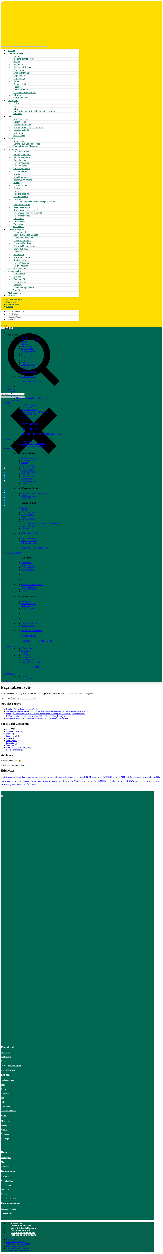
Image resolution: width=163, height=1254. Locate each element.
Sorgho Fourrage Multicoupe (26, 146)
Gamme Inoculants (8, 1198)
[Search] (35, 698)
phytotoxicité (18, 781)
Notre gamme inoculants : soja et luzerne (37, 111)
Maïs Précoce (26, 407)
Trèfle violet (26, 498)
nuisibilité (156, 777)
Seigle (23, 358)
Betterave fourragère (22, 180)
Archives (4, 765)
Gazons (9, 681)
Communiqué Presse (21, 1226)
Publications (6, 1057)
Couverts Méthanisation (30, 589)
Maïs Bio (25, 655)
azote (3, 777)
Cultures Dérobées (28, 565)
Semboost (5, 1190)
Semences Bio (12, 646)
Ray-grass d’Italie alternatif (32, 467)
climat (24, 777)
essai (94, 777)
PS (75, 781)
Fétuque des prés (28, 512)
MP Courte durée (28, 538)
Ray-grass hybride (28, 495)
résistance (130, 780)
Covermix (5, 1177)
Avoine (24, 337)
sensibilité (150, 781)
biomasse (9, 777)
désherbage (74, 777)
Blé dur (24, 342)
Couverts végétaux (8, 1111)
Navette (24, 463)
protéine (46, 780)
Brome (24, 508)
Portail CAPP (6, 1213)
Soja (15, 109)
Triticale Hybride (28, 365)
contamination (30, 777)
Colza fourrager (27, 460)
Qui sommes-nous (8, 1070)
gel (113, 777)
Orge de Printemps (28, 351)
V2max (4, 1194)
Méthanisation (11, 674)
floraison (99, 777)
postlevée (27, 781)
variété (26, 784)
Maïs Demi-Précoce (29, 409)
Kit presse (5, 1061)
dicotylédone (60, 777)
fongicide (107, 776)
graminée (117, 777)
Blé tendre (25, 344)
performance (6, 781)
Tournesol (17, 114)
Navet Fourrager (28, 465)
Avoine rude (26, 601)
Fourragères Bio (27, 660)
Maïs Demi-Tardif (28, 414)
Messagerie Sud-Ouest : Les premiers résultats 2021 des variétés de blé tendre (37, 718)
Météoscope (6, 1121)
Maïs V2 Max (19, 135)
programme (36, 781)
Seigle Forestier (27, 608)
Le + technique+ (28, 676)
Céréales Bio (26, 648)
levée (143, 777)
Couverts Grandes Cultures (32, 584)
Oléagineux (10, 389)
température (16, 785)
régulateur (120, 781)
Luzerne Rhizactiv (28, 526)
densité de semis (50, 777)
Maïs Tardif (26, 416)
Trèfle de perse (27, 476)
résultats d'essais (141, 781)
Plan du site (5, 1052)
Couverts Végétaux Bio (23, 288)
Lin (12, 393)
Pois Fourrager (27, 469)
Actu (8, 729)
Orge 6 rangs (26, 355)
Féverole (24, 369)
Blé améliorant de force (23, 59)
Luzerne (24, 521)
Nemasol (25, 591)
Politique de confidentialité (23, 1235)
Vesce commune (28, 626)
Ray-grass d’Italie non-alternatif (34, 493)
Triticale (24, 362)
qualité (78, 781)
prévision (70, 781)
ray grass (90, 781)
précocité (55, 780)
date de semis (40, 777)
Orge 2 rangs (26, 353)
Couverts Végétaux (14, 553)
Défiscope (5, 1138)
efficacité (86, 776)
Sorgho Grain (26, 441)
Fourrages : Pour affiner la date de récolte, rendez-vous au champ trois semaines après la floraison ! (45, 714)
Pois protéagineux (21, 98)
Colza (13, 391)
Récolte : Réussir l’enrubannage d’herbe (22, 709)
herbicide (126, 776)
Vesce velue (26, 483)
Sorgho (11, 138)
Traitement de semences (24, 92)
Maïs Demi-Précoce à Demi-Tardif (35, 412)
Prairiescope (6, 1125)
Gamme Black (7, 1185)
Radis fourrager (27, 606)
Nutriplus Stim (7, 1181)
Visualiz (4, 1130)
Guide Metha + (27, 679)
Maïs (10, 116)
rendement (101, 780)
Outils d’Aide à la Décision (23, 1228)
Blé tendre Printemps (29, 346)
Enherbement (26, 563)
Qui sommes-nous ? (20, 1230)
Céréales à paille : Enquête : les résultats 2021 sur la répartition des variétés (36, 716)
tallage (9, 785)
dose (67, 776)
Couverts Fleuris (28, 569)
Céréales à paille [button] (12, 335)
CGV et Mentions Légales (23, 1233)
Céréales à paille (12, 731)
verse (33, 784)
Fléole (23, 517)
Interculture (10, 743)
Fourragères (11, 448)
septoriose (157, 781)
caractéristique (16, 777)
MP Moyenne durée (29, 540)
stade (4, 784)
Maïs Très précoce (28, 405)
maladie (148, 777)
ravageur (84, 781)
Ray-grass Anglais (28, 519)
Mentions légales (14, 1065)
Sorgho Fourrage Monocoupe (33, 444)
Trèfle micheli (26, 474)
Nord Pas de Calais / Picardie (18, 747)
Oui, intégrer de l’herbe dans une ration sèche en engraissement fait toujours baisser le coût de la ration (47, 711)
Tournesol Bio (27, 657)
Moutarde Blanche (28, 604)
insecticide (136, 777)
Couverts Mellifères (29, 587)
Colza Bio (25, 650)
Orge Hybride (27, 348)
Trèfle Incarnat (27, 479)
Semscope (5, 1134)
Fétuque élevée (27, 514)
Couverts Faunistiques (30, 567)
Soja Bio (24, 653)
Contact (9, 307)
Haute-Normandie (13, 750)
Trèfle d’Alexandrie (29, 472)
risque (113, 780)
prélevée (64, 781)
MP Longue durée (28, 543)
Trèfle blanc (26, 528)
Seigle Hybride (27, 360)
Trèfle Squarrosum (28, 481)
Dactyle (24, 510)
